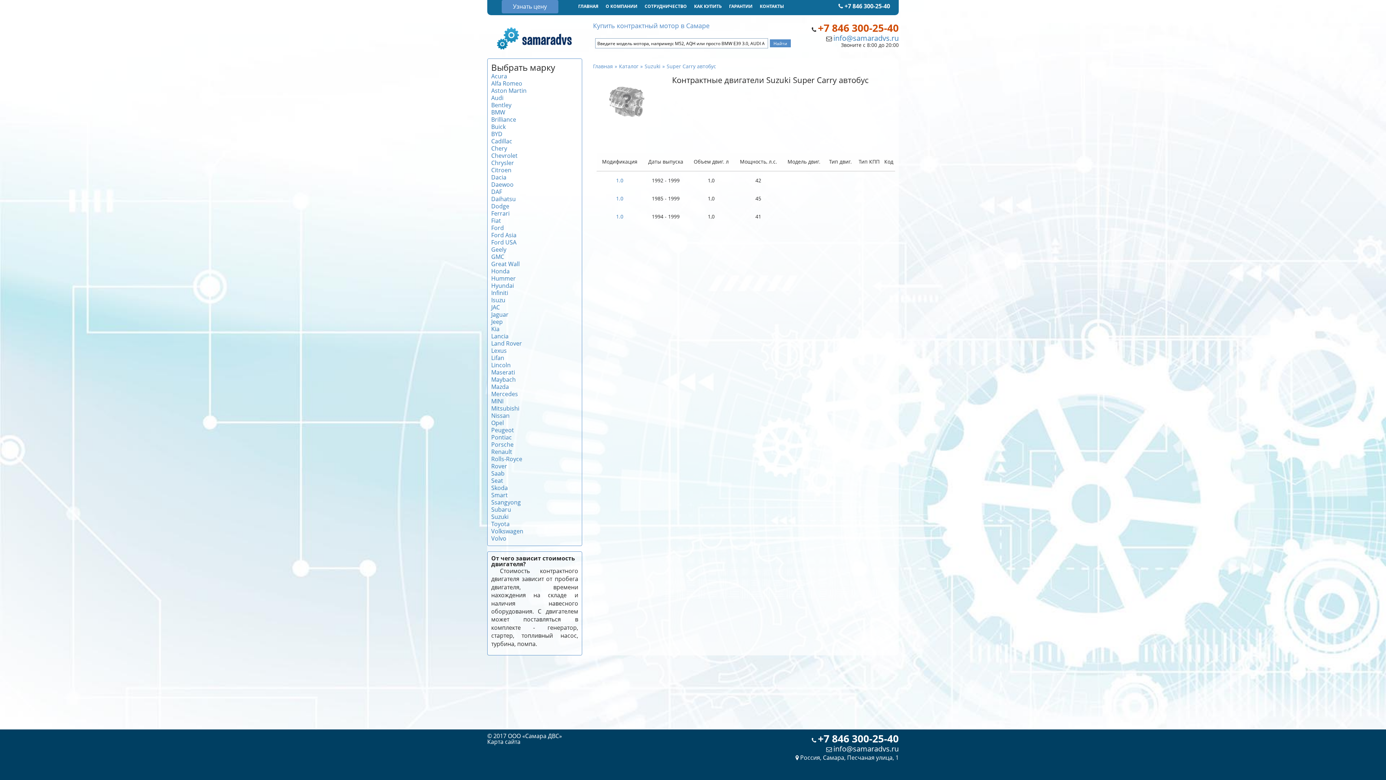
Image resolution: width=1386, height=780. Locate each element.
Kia (495, 329)
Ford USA (504, 242)
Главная (588, 6)
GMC (497, 257)
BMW (498, 112)
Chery (499, 148)
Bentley (501, 105)
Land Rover (506, 343)
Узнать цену (530, 6)
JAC (495, 307)
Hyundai (502, 286)
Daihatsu (503, 199)
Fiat (496, 221)
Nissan (500, 416)
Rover (499, 466)
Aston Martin (509, 91)
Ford (497, 228)
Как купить (708, 6)
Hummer (503, 278)
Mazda (500, 387)
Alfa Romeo (506, 83)
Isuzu (498, 300)
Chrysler (502, 163)
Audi (497, 98)
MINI (497, 401)
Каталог (628, 66)
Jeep (497, 322)
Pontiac (501, 437)
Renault (501, 452)
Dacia (498, 177)
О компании (621, 6)
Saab (498, 473)
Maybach (503, 380)
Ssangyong (506, 502)
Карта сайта (503, 742)
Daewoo (502, 184)
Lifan (497, 358)
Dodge (500, 206)
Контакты (772, 6)
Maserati (503, 372)
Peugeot (502, 430)
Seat (497, 481)
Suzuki (500, 517)
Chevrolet (504, 156)
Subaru (501, 510)
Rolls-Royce (506, 459)
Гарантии (741, 6)
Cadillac (501, 141)
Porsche (502, 444)
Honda (500, 271)
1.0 (619, 180)
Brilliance (503, 120)
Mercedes (504, 394)
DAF (496, 192)
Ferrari (500, 213)
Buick (498, 127)
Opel (497, 423)
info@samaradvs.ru (866, 38)
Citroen (501, 170)
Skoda (499, 488)
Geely (498, 250)
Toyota (500, 524)
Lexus (499, 351)
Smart (499, 495)
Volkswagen (507, 531)
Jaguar (500, 314)
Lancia (500, 336)
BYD (496, 134)
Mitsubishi (505, 408)
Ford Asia (504, 235)
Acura (499, 76)
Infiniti (499, 293)
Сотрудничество (666, 6)
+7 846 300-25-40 (866, 6)
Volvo (498, 538)
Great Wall (505, 264)
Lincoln (501, 365)
